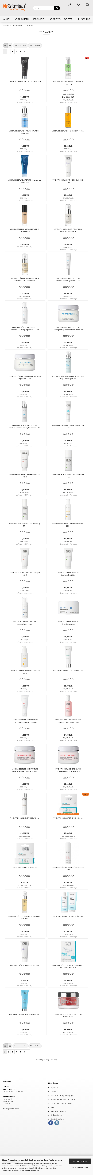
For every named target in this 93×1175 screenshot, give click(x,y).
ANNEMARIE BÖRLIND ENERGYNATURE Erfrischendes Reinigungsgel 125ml (25, 721)
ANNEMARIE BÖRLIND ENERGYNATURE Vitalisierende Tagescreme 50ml (68, 770)
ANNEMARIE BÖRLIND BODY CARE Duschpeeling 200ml (68, 574)
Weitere (68, 19)
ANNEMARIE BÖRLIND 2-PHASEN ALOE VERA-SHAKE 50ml (68, 83)
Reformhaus (84, 19)
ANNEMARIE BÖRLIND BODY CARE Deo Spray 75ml (24, 524)
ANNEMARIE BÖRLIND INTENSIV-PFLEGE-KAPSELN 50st (68, 1015)
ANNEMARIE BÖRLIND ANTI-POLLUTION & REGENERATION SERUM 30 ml (25, 279)
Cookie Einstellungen (58, 1119)
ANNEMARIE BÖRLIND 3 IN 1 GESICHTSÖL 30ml (68, 131)
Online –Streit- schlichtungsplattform (63, 1103)
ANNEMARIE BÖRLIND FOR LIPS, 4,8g (24, 867)
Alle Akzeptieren (80, 1161)
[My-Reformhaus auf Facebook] (50, 1122)
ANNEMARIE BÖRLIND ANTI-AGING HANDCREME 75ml (68, 181)
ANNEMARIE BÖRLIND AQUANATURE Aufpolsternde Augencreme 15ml (68, 279)
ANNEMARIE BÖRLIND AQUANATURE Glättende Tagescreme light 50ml (68, 377)
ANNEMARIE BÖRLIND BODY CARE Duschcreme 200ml (68, 524)
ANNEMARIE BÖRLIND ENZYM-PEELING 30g (24, 818)
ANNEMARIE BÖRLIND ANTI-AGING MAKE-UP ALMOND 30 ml (25, 230)
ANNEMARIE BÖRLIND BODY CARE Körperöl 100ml (25, 672)
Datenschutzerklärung (32, 1170)
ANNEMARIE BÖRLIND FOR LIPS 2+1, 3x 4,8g (68, 818)
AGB (52, 1107)
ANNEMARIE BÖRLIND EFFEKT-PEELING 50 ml (68, 671)
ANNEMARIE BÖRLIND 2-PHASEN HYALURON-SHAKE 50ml (24, 132)
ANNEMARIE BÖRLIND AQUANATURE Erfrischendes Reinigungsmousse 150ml (24, 328)
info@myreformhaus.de (11, 1109)
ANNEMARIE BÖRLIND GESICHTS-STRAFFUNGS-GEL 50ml (24, 917)
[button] (69, 4)
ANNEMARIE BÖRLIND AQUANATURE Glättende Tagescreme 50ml (25, 377)
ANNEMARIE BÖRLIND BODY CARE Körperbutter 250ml (68, 623)
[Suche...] (57, 8)
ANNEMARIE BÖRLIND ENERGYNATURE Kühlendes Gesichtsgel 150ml (68, 721)
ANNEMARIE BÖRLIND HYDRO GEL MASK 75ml (24, 1014)
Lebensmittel (54, 19)
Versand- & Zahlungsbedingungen (62, 1095)
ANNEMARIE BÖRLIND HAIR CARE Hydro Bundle (68, 916)
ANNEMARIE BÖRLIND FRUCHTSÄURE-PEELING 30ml (68, 868)
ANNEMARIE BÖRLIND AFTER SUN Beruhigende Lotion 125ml (24, 181)
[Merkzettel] (78, 4)
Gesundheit (38, 19)
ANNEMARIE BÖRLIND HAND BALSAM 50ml (24, 965)
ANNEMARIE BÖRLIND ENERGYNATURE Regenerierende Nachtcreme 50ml (25, 770)
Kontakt (53, 1092)
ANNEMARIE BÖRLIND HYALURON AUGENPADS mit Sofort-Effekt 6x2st (68, 966)
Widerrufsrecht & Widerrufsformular (63, 1099)
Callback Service (56, 1115)
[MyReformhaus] (16, 8)
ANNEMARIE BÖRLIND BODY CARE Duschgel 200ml (25, 574)
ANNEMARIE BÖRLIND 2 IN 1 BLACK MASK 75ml (25, 82)
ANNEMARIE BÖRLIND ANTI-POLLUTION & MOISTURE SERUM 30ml (68, 230)
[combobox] (20, 45)
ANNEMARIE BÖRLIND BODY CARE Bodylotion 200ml (24, 475)
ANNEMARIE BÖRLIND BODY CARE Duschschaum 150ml (24, 623)
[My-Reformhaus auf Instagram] (56, 1122)
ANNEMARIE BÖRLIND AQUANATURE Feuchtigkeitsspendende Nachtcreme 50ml (68, 328)
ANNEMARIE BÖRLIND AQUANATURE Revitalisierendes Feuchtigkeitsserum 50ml (24, 426)
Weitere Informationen (80, 1167)
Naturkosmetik (21, 19)
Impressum (54, 1088)
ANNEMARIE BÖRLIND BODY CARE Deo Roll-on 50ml (68, 475)
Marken (6, 19)
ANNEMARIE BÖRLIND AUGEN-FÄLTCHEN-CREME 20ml (68, 426)
